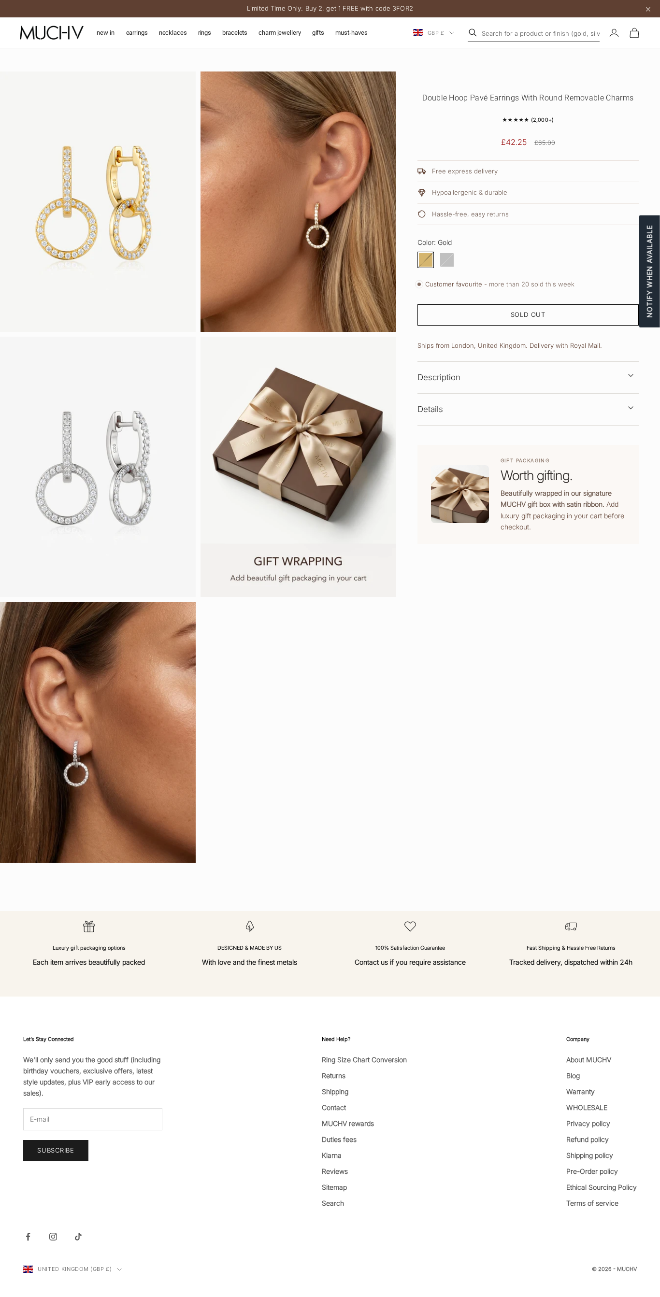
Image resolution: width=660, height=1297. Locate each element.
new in (106, 32)
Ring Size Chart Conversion (364, 1059)
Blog (573, 1075)
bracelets (234, 32)
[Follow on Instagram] (53, 1236)
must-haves (351, 32)
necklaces (173, 32)
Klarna (332, 1155)
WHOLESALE (586, 1107)
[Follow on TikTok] (78, 1236)
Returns (333, 1075)
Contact (334, 1107)
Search (333, 1203)
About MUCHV (588, 1059)
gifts (318, 32)
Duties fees (339, 1139)
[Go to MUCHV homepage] (52, 33)
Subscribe (552, 1255)
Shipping (335, 1091)
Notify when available (650, 271)
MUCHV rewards (348, 1123)
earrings (137, 32)
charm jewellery (279, 32)
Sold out (528, 314)
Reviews (335, 1171)
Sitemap (334, 1187)
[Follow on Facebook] (28, 1236)
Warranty (580, 1091)
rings (204, 32)
